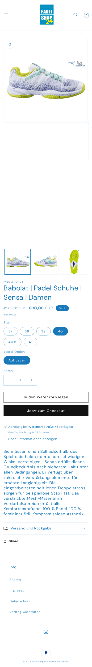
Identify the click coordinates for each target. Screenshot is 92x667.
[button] (6, 15)
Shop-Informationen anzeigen (32, 439)
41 (30, 342)
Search (15, 580)
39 (43, 331)
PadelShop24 (39, 661)
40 (60, 331)
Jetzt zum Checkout (46, 410)
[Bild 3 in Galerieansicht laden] (74, 262)
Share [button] (13, 541)
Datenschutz (19, 601)
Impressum (18, 590)
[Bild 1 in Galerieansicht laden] (18, 262)
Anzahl (8, 371)
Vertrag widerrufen (25, 612)
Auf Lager (16, 360)
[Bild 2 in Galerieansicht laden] (46, 262)
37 (10, 331)
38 (27, 331)
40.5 (12, 342)
